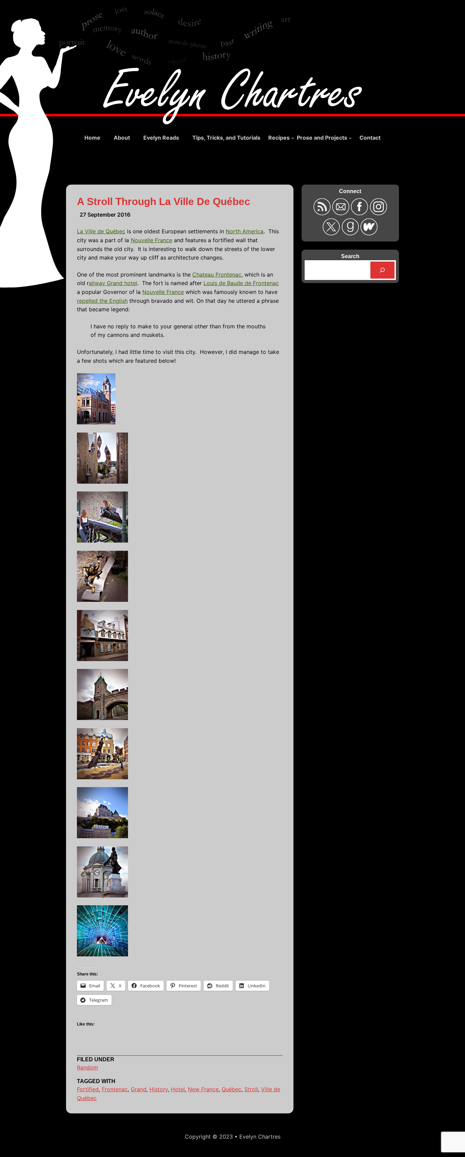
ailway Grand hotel (113, 283)
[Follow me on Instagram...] (378, 213)
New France (203, 1089)
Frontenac (115, 1089)
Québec (231, 1089)
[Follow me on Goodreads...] (351, 233)
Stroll (251, 1089)
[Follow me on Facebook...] (360, 213)
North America (244, 231)
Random (87, 1067)
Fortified (88, 1089)
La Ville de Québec (101, 231)
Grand (138, 1089)
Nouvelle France (151, 240)
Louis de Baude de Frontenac (241, 283)
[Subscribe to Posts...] (323, 213)
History (158, 1089)
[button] (180, 400)
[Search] (382, 270)
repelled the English (102, 300)
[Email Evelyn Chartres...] (341, 213)
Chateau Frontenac (216, 274)
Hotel (178, 1089)
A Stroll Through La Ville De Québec (163, 201)
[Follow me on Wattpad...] (369, 233)
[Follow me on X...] (332, 233)
